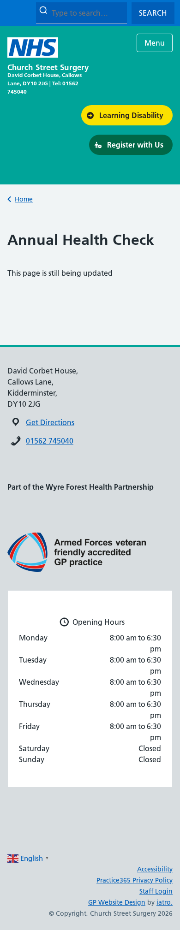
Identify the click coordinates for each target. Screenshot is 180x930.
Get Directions (50, 422)
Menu (154, 42)
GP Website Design (116, 902)
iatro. (164, 902)
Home (24, 199)
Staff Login (156, 891)
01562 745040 (49, 440)
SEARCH (153, 13)
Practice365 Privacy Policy (134, 880)
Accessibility (155, 869)
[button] (127, 115)
